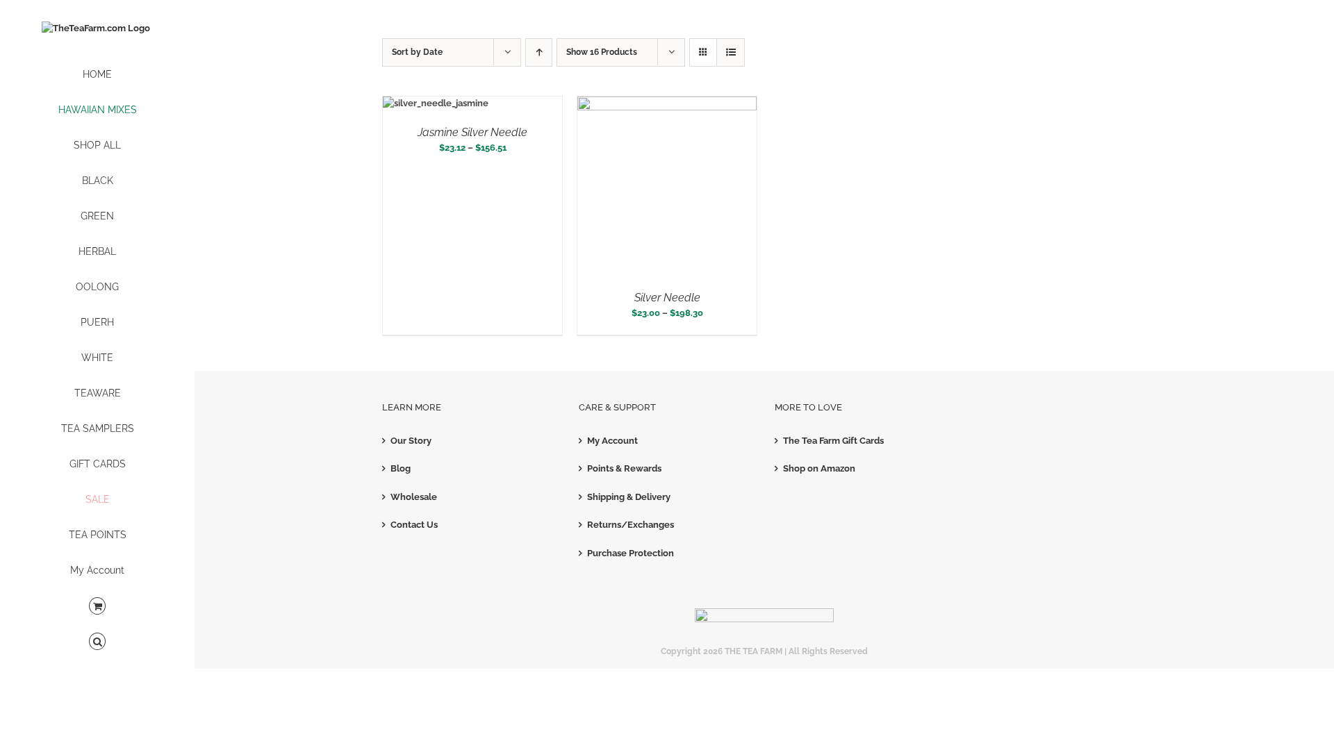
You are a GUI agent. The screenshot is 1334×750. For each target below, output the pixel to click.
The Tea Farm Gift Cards (833, 440)
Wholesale (413, 497)
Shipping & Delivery (628, 497)
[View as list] (730, 52)
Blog (400, 468)
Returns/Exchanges (630, 524)
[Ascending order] (538, 52)
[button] (97, 642)
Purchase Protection (630, 553)
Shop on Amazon (819, 468)
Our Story (410, 440)
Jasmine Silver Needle (472, 132)
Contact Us (414, 524)
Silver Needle (667, 297)
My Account (612, 440)
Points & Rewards (624, 468)
